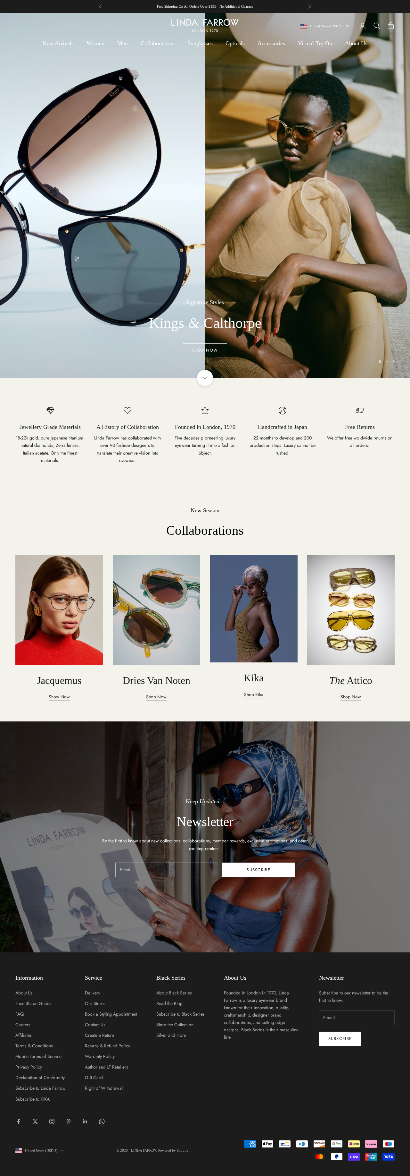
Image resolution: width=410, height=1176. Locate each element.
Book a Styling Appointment (111, 1014)
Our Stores (95, 1003)
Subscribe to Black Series (180, 1014)
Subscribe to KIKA (32, 1099)
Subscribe (258, 870)
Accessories (271, 43)
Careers (22, 1024)
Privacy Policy (28, 1067)
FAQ (19, 1014)
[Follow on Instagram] (52, 1121)
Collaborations (158, 43)
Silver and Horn (171, 1035)
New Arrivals (58, 43)
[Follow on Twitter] (35, 1121)
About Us (356, 43)
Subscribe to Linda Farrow (40, 1088)
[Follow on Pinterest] (68, 1121)
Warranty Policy (100, 1056)
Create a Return (99, 1035)
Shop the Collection (174, 1024)
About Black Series (174, 993)
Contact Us (95, 1024)
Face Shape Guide (33, 1003)
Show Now (59, 697)
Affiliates (23, 1035)
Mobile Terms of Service (38, 1056)
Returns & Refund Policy (107, 1046)
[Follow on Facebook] (18, 1121)
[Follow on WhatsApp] (102, 1121)
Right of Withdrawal (104, 1088)
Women (95, 43)
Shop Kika (253, 694)
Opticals (235, 43)
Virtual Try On (315, 43)
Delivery (92, 993)
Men (122, 43)
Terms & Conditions (34, 1046)
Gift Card (94, 1077)
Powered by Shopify (173, 1150)
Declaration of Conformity (40, 1077)
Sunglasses (200, 43)
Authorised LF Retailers (106, 1067)
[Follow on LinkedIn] (85, 1121)
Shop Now (205, 218)
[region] (205, 195)
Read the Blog (169, 1003)
